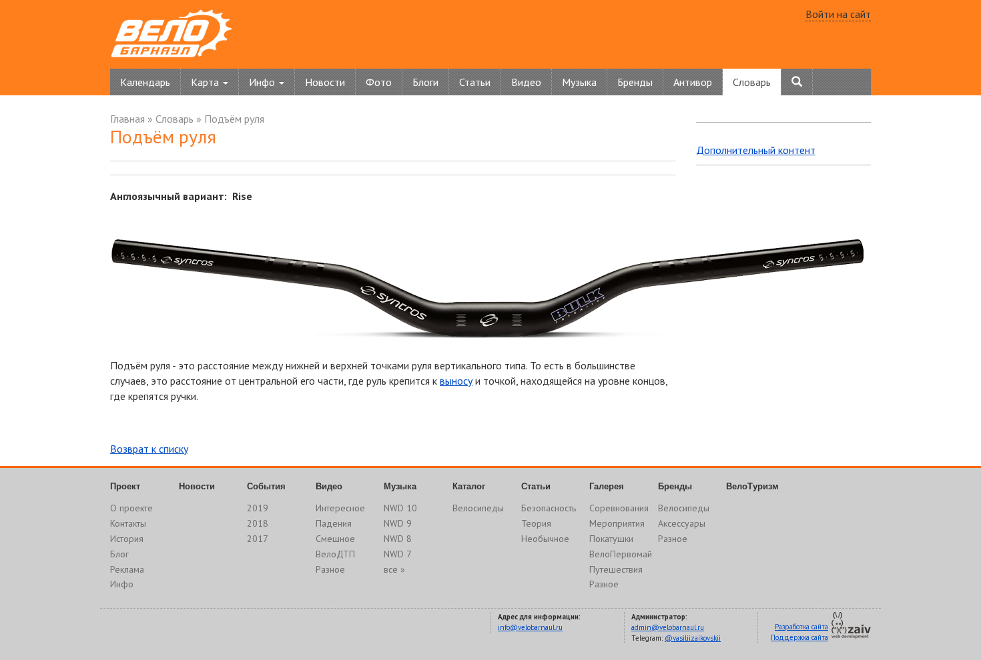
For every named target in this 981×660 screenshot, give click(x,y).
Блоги (425, 82)
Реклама (127, 569)
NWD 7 (398, 554)
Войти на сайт (838, 14)
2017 (257, 539)
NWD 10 (400, 508)
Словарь (752, 82)
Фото (379, 82)
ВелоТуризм (752, 486)
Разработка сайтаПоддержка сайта (799, 632)
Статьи (474, 82)
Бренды (635, 82)
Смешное (335, 539)
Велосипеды (478, 508)
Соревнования (619, 508)
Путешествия (616, 569)
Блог (119, 554)
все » (394, 569)
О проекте (131, 508)
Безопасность (548, 508)
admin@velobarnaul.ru (667, 627)
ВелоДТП (335, 554)
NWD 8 (398, 539)
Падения (334, 523)
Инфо (121, 584)
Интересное (340, 508)
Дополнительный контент (755, 150)
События (266, 486)
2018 (257, 523)
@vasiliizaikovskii (693, 638)
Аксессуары (681, 523)
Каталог (468, 486)
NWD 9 (398, 523)
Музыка (579, 82)
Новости (325, 82)
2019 (257, 508)
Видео (526, 82)
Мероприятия (617, 523)
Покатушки (611, 539)
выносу (456, 380)
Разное (330, 569)
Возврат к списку (149, 448)
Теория (536, 523)
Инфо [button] (263, 82)
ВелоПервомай (620, 554)
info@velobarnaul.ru (530, 627)
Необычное (545, 539)
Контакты (128, 523)
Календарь (145, 82)
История (126, 539)
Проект (125, 486)
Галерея (606, 486)
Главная (127, 118)
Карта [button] (206, 82)
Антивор (692, 82)
